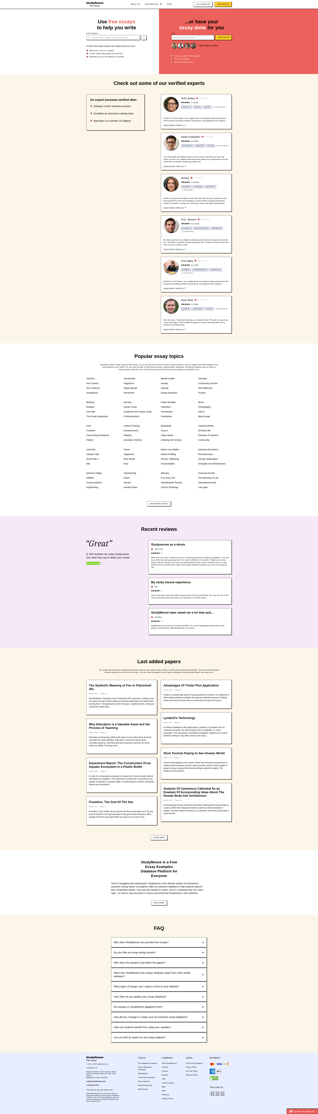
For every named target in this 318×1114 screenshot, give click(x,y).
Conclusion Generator (146, 1077)
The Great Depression (97, 416)
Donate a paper (168, 1083)
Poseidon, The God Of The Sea (111, 802)
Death (127, 478)
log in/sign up (203, 4)
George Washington (208, 459)
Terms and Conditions (194, 1063)
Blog (163, 1087)
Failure (89, 440)
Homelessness (131, 430)
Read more (159, 903)
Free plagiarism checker (147, 1063)
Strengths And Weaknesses (212, 463)
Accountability (168, 463)
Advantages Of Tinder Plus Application (191, 685)
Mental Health (168, 378)
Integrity (128, 435)
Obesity (164, 388)
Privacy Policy (191, 1067)
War (88, 463)
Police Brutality (168, 402)
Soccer (164, 430)
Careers (165, 1071)
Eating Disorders (169, 393)
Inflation (90, 478)
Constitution (167, 411)
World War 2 (92, 459)
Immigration (92, 393)
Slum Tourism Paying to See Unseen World (194, 753)
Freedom (90, 430)
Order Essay (143, 1089)
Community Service (208, 383)
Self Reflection (205, 388)
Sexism (127, 482)
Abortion (90, 378)
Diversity (202, 378)
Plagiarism (129, 383)
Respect (90, 407)
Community (203, 440)
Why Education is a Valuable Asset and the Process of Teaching (119, 726)
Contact (165, 1067)
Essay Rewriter (144, 1081)
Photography (204, 407)
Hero (88, 426)
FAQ (163, 1079)
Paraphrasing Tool (145, 1085)
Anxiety (164, 383)
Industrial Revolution (208, 449)
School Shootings (169, 487)
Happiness (129, 454)
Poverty (202, 393)
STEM (169, 4)
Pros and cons (168, 478)
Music (201, 402)
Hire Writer (223, 4)
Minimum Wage (94, 473)
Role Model (129, 459)
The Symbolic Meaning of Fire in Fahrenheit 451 (120, 687)
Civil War (90, 411)
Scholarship (129, 378)
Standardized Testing (171, 482)
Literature (165, 1095)
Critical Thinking (131, 426)
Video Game (167, 435)
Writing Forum (167, 1098)
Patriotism (166, 407)
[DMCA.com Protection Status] (214, 1078)
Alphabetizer (143, 1073)
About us (135, 4)
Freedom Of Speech (208, 435)
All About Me (204, 430)
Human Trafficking (170, 459)
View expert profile (173, 125)
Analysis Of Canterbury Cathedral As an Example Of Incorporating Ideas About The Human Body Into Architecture (193, 792)
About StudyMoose (169, 1063)
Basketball (166, 426)
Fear (126, 463)
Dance (201, 411)
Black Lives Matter (170, 449)
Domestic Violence (133, 440)
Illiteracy (165, 473)
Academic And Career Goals (138, 411)
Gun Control (92, 383)
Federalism (166, 416)
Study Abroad (130, 388)
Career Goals (130, 407)
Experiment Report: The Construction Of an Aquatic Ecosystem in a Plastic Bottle (120, 764)
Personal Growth (206, 473)
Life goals (203, 487)
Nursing (127, 402)
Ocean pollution (94, 482)
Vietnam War (92, 454)
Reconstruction (205, 454)
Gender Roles (130, 487)
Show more (159, 838)
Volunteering (130, 473)
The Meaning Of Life (208, 478)
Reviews (165, 1075)
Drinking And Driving (171, 440)
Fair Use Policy (192, 1071)
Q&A (163, 1091)
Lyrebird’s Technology (179, 718)
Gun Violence (93, 388)
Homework (129, 393)
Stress (127, 449)
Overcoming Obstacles (97, 435)
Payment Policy (192, 1075)
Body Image (204, 416)
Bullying (90, 402)
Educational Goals (207, 482)
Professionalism (131, 416)
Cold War (91, 449)
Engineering (92, 487)
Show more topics (159, 504)
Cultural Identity (206, 426)
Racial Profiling (168, 454)
